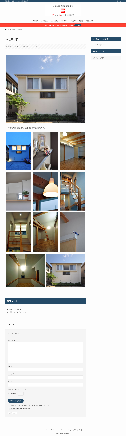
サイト (10, 381)
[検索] (120, 1)
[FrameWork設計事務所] (63, 10)
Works (53, 430)
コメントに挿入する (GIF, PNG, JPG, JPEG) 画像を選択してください (29, 405)
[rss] (117, 1)
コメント (11, 340)
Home (47, 430)
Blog (69, 430)
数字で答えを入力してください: (18, 389)
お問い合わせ (76, 430)
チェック (78, 25)
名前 (10, 366)
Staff (58, 430)
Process (63, 430)
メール (11, 374)
